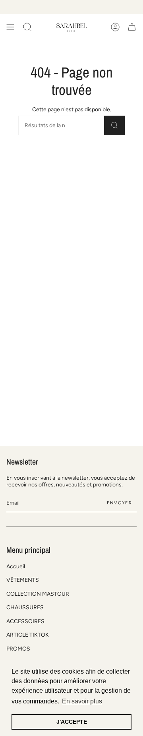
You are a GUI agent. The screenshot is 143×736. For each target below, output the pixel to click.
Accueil (15, 566)
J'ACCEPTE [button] (71, 722)
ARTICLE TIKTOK (27, 634)
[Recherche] (114, 125)
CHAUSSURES (25, 607)
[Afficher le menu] (10, 27)
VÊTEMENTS (22, 580)
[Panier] (132, 27)
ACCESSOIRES (25, 621)
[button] (27, 27)
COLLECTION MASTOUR (37, 594)
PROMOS (18, 648)
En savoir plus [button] (82, 701)
